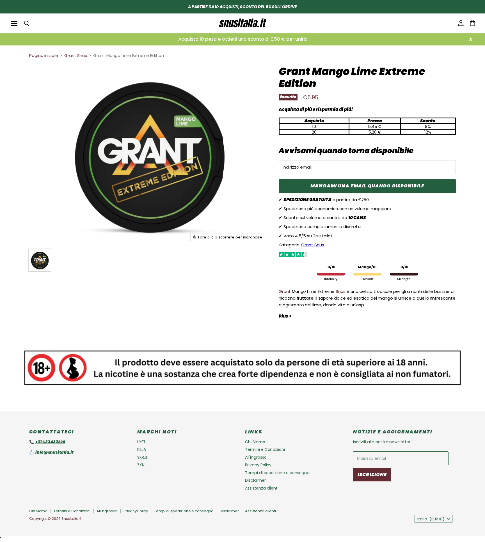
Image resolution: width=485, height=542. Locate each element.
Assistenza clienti (261, 488)
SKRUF (142, 457)
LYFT (141, 442)
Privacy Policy (258, 465)
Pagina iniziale (43, 55)
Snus (341, 291)
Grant (285, 291)
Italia (431, 519)
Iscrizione (372, 474)
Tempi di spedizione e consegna (277, 473)
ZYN (141, 465)
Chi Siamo (255, 442)
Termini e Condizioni (265, 449)
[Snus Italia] (242, 23)
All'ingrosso (255, 457)
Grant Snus (75, 55)
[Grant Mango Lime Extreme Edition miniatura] (40, 260)
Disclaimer (255, 480)
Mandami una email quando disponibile (367, 186)
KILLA (141, 449)
